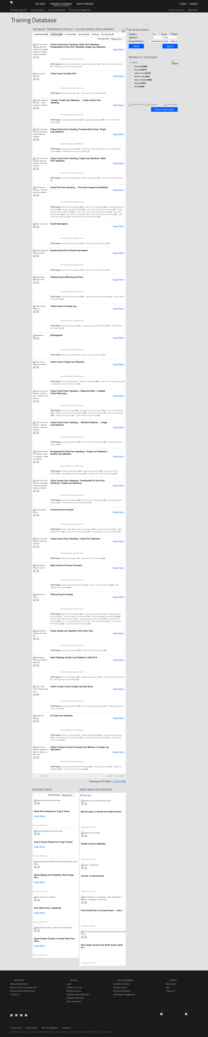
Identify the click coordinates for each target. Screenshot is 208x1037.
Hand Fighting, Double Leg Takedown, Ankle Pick (73, 657)
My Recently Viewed (56, 10)
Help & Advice (31, 1027)
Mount (140, 83)
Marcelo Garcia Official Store (22, 991)
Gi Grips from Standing (61, 715)
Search (170, 46)
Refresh (87, 795)
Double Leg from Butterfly (93, 844)
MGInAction (19, 980)
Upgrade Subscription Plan (78, 994)
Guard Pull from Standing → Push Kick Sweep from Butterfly (79, 187)
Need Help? (193, 10)
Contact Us (15, 994)
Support (173, 980)
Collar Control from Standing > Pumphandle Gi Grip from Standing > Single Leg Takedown (77, 481)
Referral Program (74, 1001)
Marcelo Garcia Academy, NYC (23, 987)
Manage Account (74, 991)
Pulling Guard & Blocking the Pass (66, 277)
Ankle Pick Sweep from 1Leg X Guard (51, 811)
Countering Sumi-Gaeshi (62, 510)
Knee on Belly (143, 80)
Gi (154, 34)
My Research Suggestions (80, 10)
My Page (40, 4)
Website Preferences (75, 998)
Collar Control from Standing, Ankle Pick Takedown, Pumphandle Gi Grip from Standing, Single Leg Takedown (78, 45)
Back (139, 86)
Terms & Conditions (49, 1027)
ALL (133, 62)
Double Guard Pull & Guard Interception (69, 250)
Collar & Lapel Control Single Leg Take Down (71, 686)
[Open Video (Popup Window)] (34, 57)
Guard (140, 69)
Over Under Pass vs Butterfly (47, 908)
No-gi (164, 34)
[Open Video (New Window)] (38, 57)
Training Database (61, 4)
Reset (136, 46)
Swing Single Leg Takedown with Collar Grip (71, 631)
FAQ (167, 987)
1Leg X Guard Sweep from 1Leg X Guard (53, 842)
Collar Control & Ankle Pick (63, 73)
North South (142, 76)
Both (175, 34)
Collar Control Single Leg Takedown (67, 362)
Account (74, 980)
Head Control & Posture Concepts (66, 565)
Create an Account (176, 10)
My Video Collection (18, 10)
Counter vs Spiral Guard (92, 876)
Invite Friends (85, 4)
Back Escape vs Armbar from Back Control (101, 812)
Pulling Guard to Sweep (61, 594)
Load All (119, 781)
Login (182, 4)
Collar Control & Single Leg (63, 306)
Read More (118, 49)
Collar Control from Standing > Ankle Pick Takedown (75, 539)
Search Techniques (164, 109)
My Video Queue (38, 10)
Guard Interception (59, 224)
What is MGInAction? (19, 984)
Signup (194, 4)
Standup (140, 66)
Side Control (142, 73)
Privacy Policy (16, 1027)
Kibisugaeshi (56, 335)
